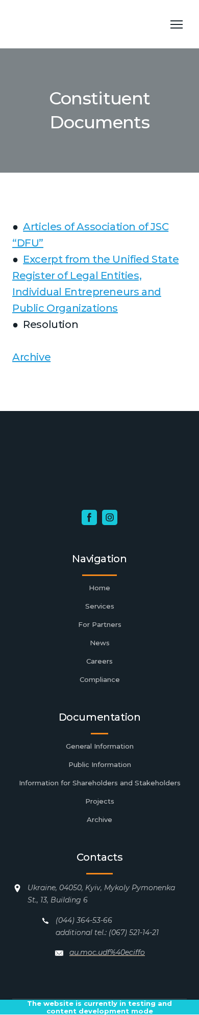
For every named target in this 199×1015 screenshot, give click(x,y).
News (100, 643)
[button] (89, 517)
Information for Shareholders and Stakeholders (100, 783)
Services (99, 606)
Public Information (99, 764)
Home (99, 588)
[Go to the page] (89, 24)
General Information (100, 746)
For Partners (99, 624)
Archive (31, 357)
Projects (99, 801)
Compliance (100, 679)
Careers (99, 661)
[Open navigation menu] (176, 24)
